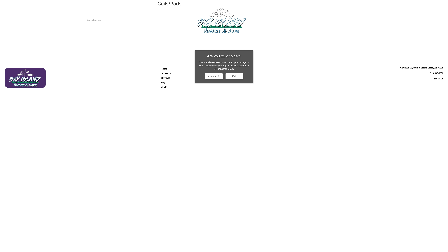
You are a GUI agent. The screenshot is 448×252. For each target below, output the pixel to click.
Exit (234, 76)
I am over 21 (214, 76)
